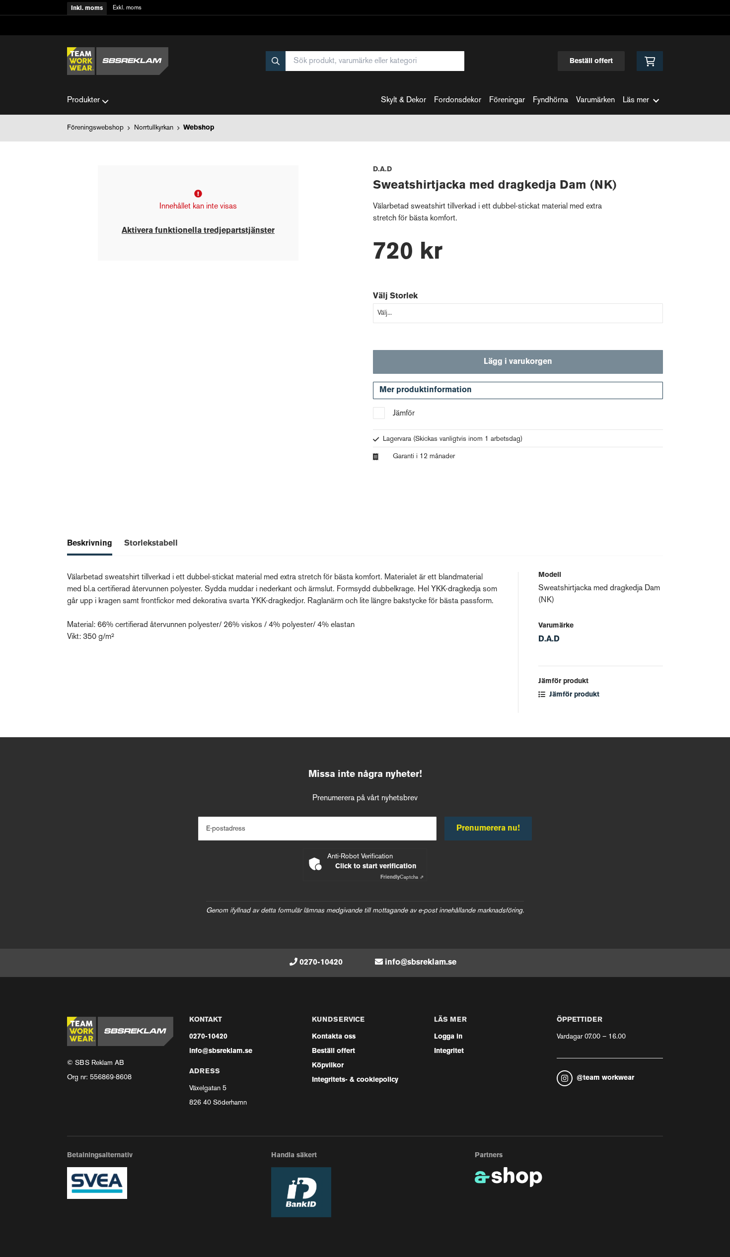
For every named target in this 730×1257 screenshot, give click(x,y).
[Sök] (276, 61)
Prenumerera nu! (488, 828)
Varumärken (595, 100)
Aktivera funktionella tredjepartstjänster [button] (198, 230)
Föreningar (507, 100)
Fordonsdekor (457, 100)
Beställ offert (591, 61)
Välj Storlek (395, 296)
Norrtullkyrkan (153, 128)
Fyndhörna (550, 100)
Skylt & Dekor (403, 100)
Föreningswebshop (95, 128)
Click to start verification (375, 866)
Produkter (83, 100)
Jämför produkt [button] (573, 695)
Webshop (198, 128)
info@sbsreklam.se (420, 962)
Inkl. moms (87, 8)
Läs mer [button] (636, 100)
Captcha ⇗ (402, 877)
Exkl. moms (127, 8)
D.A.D (549, 639)
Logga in (448, 1037)
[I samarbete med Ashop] (508, 1177)
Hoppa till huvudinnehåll (361, 13)
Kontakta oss (334, 1037)
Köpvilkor (328, 1065)
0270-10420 (321, 962)
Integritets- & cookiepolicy (355, 1080)
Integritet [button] (449, 1051)
